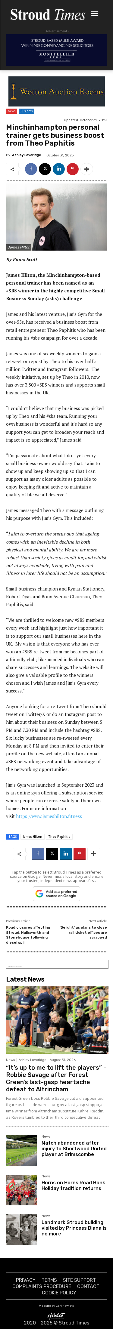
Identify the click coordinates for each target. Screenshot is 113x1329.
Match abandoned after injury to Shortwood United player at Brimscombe (74, 1148)
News (11, 111)
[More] (86, 169)
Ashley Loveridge (26, 155)
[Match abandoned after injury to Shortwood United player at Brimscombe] (21, 1150)
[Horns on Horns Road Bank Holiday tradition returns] (21, 1190)
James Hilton (32, 836)
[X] (45, 169)
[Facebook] (31, 169)
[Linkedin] (59, 169)
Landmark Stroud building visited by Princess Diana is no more (74, 1228)
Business (26, 111)
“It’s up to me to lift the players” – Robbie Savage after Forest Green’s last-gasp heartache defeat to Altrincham (56, 1078)
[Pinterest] (73, 169)
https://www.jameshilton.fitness (49, 816)
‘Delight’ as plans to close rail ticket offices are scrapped (83, 932)
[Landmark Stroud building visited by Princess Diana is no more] (21, 1229)
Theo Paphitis (59, 836)
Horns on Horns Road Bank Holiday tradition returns (73, 1185)
